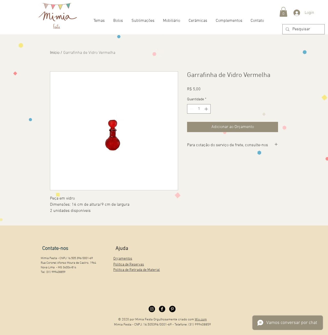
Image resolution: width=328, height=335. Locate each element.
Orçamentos (122, 259)
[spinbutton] (198, 108)
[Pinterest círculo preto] (172, 309)
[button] (283, 12)
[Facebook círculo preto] (162, 309)
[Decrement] (191, 108)
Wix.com (201, 320)
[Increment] (206, 108)
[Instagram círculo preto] (152, 309)
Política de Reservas (128, 264)
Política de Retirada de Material (136, 270)
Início (54, 52)
